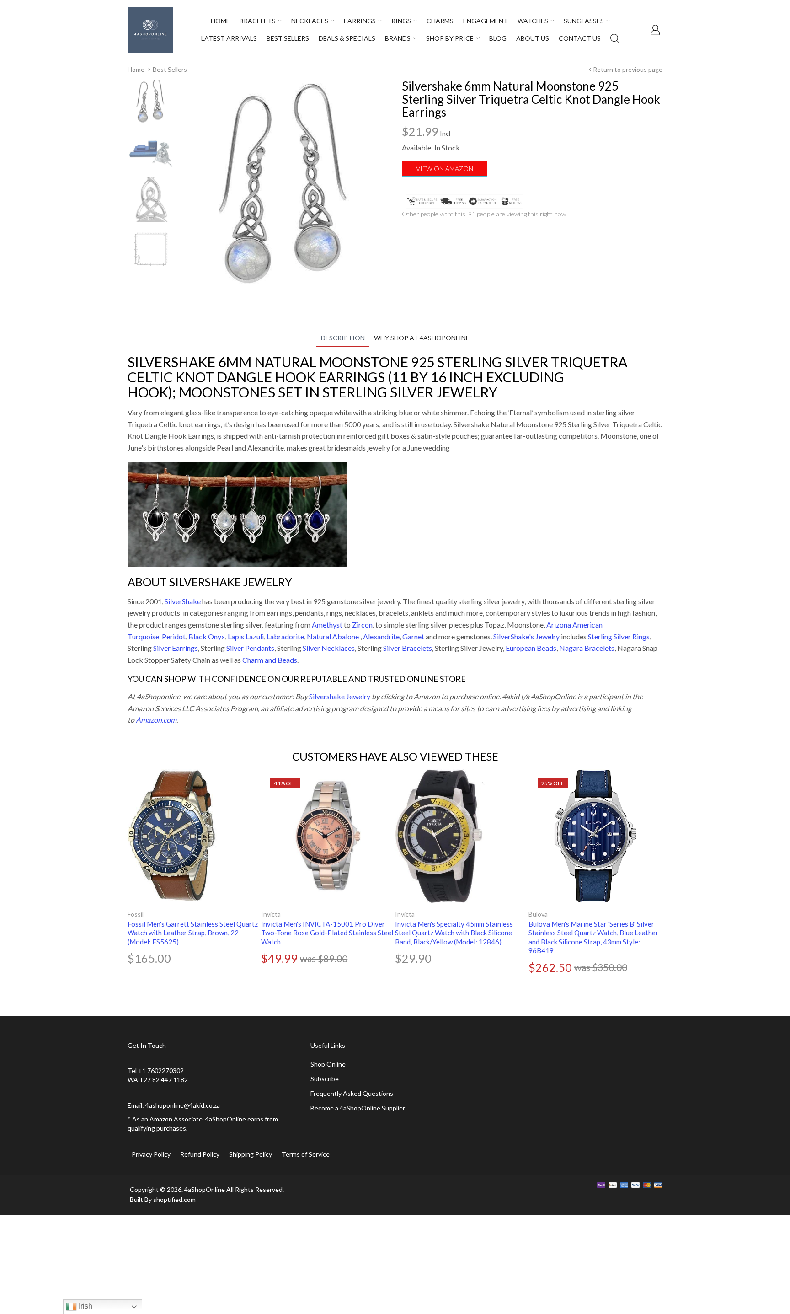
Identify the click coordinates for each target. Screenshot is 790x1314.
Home (136, 69)
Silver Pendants (250, 648)
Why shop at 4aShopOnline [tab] (422, 338)
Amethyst (327, 624)
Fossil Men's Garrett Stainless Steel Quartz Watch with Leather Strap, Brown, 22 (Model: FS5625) (193, 933)
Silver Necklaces (329, 648)
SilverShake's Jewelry (526, 636)
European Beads (531, 648)
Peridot (174, 636)
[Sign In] (655, 29)
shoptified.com (174, 1199)
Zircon (362, 624)
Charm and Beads (269, 659)
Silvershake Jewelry (339, 696)
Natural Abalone (333, 636)
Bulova (538, 914)
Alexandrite (381, 636)
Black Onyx (206, 636)
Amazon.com (156, 719)
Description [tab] (343, 338)
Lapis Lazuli (246, 636)
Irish (84, 1306)
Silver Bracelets (407, 648)
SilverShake (183, 601)
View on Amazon (444, 168)
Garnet (413, 636)
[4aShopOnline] (150, 29)
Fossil (136, 914)
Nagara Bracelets (586, 648)
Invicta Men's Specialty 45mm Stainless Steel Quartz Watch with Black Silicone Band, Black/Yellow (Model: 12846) (454, 933)
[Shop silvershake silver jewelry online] (237, 513)
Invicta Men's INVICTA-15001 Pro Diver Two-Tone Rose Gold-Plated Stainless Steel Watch (327, 933)
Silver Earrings (175, 648)
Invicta (271, 914)
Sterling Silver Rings (619, 636)
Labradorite (285, 636)
